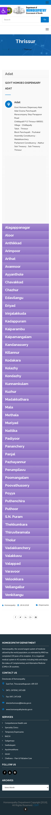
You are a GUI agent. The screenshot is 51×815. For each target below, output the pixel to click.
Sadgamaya (9, 741)
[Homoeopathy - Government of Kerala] (25, 10)
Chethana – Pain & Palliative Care (18, 758)
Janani (7, 754)
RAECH (7, 736)
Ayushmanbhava (11, 749)
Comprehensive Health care (16, 723)
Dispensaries (44, 605)
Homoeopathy (10, 605)
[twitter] (20, 617)
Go (45, 19)
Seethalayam (10, 745)
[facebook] (15, 617)
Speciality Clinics (11, 727)
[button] (3, 10)
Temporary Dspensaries (14, 732)
